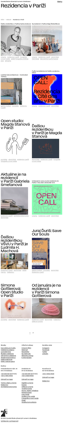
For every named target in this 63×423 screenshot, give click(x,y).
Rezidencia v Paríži (18, 19)
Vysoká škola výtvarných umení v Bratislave (16, 1)
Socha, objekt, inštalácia (30, 390)
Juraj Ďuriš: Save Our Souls (46, 232)
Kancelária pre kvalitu (8, 348)
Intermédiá (35, 59)
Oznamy (3, 57)
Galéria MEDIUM (6, 359)
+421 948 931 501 (6, 374)
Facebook (45, 350)
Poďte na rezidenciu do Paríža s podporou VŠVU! (45, 72)
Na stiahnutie (26, 354)
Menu (59, 2)
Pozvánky (15, 106)
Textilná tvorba (27, 388)
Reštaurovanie (27, 392)
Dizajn (24, 400)
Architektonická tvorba (21, 216)
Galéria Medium (6, 106)
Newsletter (25, 352)
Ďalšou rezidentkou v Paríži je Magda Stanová (47, 131)
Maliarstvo (10, 272)
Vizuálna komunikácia (29, 402)
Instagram (45, 348)
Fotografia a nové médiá (9, 161)
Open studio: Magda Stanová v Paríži (15, 124)
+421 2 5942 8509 (48, 374)
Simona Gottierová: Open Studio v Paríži (12, 290)
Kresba (24, 385)
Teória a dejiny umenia (8, 383)
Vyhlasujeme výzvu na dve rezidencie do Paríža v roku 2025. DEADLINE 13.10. (45, 181)
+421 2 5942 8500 (7, 375)
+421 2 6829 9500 (28, 375)
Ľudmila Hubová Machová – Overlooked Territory (14, 75)
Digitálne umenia (27, 383)
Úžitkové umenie (37, 321)
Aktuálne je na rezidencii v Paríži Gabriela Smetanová (15, 180)
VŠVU (2, 19)
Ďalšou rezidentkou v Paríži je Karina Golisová (16, 24)
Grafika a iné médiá (28, 396)
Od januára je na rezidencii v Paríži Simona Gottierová (46, 291)
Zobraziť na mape (7, 379)
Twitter (44, 352)
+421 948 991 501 (27, 374)
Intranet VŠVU (26, 348)
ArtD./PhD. (8, 61)
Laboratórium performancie (49, 59)
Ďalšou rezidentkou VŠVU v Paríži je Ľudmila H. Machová (14, 244)
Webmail (25, 350)
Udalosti (8, 19)
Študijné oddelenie (7, 354)
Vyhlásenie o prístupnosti (9, 421)
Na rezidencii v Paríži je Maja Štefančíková (46, 24)
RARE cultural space (8, 361)
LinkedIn (45, 354)
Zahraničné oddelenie (8, 355)
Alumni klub (55, 57)
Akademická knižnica (8, 357)
